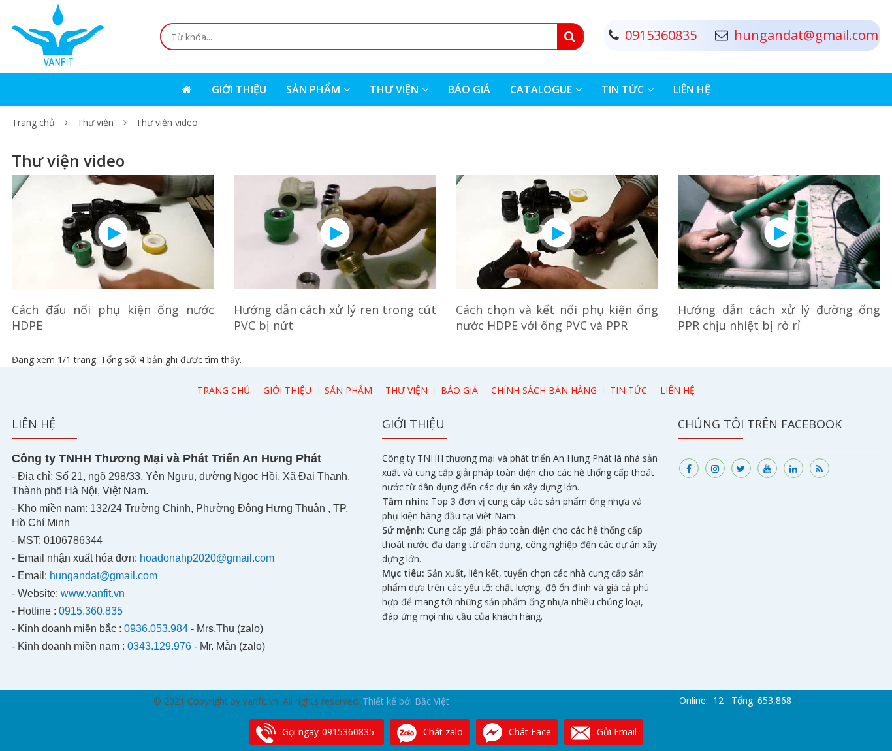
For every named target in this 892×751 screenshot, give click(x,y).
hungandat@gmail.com (103, 575)
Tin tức (622, 89)
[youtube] (767, 468)
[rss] (819, 468)
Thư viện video (167, 122)
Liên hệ (691, 89)
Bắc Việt (432, 701)
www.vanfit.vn (93, 593)
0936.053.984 (156, 628)
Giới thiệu (239, 89)
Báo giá (469, 89)
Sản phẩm (313, 89)
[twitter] (741, 468)
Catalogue (541, 89)
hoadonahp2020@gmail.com (207, 558)
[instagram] (715, 468)
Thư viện (394, 89)
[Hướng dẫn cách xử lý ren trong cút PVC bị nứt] (335, 231)
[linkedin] (793, 468)
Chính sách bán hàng (544, 390)
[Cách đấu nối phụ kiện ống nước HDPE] (113, 231)
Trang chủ (33, 122)
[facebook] (689, 468)
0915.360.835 (91, 610)
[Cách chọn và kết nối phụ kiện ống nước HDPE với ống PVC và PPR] (557, 231)
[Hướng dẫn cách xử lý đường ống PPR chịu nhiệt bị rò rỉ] (779, 231)
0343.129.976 (159, 646)
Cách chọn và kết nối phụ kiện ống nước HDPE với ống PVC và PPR (557, 317)
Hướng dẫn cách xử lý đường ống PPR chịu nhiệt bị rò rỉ (779, 317)
